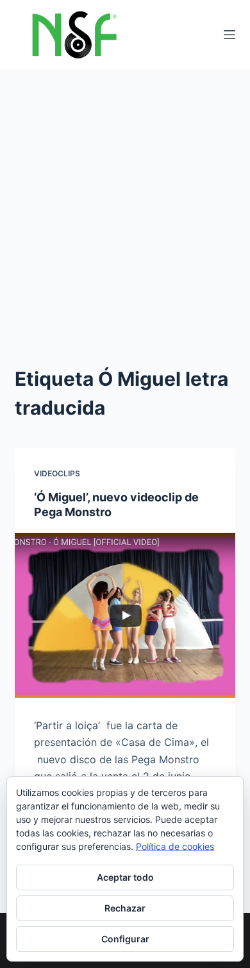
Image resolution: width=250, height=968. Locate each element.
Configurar (125, 938)
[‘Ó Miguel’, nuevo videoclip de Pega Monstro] (125, 615)
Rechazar (125, 908)
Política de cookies (175, 846)
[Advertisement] (125, 201)
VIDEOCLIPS (57, 473)
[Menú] (229, 34)
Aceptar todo (125, 877)
